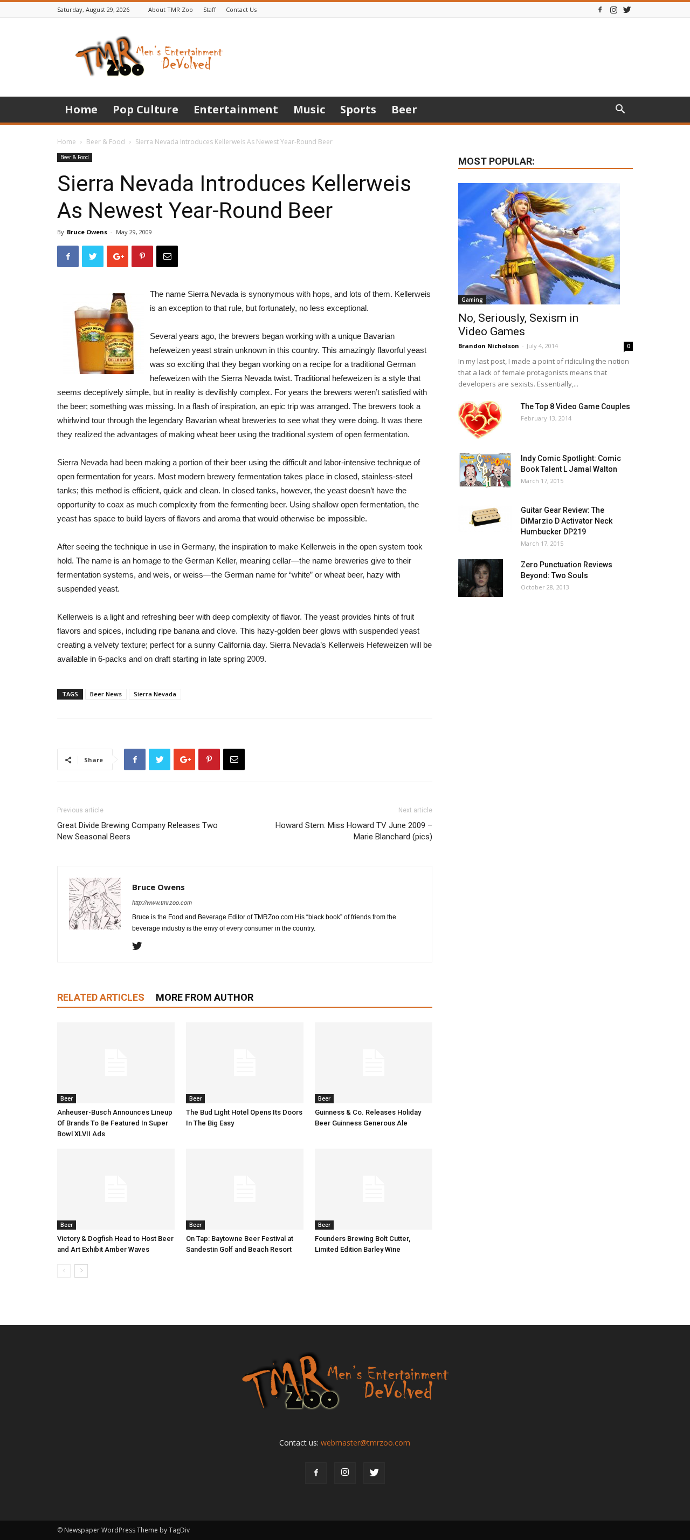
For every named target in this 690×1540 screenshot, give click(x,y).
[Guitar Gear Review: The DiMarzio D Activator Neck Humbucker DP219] (485, 518)
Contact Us (241, 9)
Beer (404, 109)
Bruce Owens (87, 232)
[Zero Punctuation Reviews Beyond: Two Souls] (480, 578)
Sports (358, 109)
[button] (620, 110)
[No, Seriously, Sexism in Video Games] (545, 243)
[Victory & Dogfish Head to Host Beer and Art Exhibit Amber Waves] (116, 1189)
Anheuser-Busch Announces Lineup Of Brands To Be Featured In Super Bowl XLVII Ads (114, 1123)
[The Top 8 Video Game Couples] (480, 420)
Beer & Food (105, 141)
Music (309, 109)
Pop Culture (145, 109)
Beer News (106, 694)
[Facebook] (600, 9)
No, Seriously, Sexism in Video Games (518, 324)
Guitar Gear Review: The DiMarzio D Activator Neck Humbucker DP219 (566, 521)
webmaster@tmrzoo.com (365, 1442)
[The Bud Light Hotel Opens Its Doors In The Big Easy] (244, 1062)
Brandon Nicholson (488, 346)
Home (81, 109)
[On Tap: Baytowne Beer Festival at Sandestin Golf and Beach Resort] (244, 1189)
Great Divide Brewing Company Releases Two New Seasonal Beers (137, 831)
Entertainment (236, 109)
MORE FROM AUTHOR (204, 997)
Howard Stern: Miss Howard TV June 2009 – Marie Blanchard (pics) (353, 831)
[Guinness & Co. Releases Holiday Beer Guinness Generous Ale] (373, 1062)
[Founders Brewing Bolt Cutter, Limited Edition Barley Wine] (373, 1189)
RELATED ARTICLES (100, 997)
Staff (209, 9)
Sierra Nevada (155, 694)
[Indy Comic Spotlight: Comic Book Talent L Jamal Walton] (485, 470)
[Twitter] (627, 9)
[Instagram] (613, 9)
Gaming (472, 299)
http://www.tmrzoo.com (162, 902)
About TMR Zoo (170, 9)
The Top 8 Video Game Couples (575, 406)
